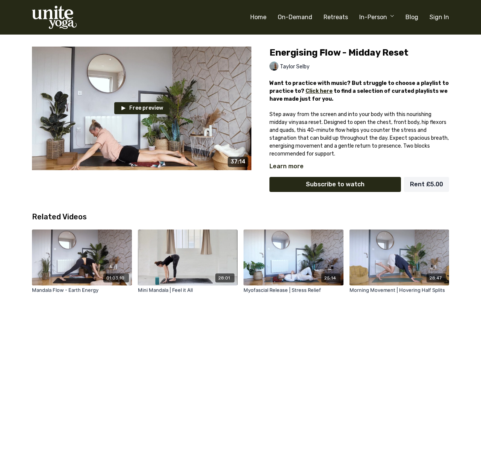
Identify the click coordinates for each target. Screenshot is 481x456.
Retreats (336, 17)
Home (258, 17)
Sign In (439, 17)
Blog (411, 17)
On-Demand (295, 17)
